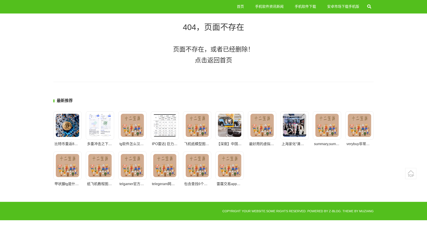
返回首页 (219, 60)
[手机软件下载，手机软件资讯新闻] (71, 6)
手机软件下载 (305, 6)
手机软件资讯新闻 (269, 6)
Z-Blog (335, 211)
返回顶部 (410, 173)
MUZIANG (366, 211)
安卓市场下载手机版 (343, 6)
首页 (240, 6)
